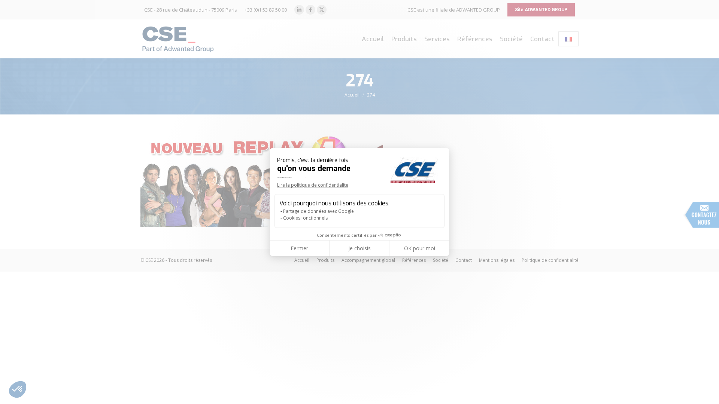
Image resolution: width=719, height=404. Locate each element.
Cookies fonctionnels (305, 218)
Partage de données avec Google (318, 211)
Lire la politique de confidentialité (312, 185)
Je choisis (359, 248)
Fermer (299, 248)
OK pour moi (419, 248)
